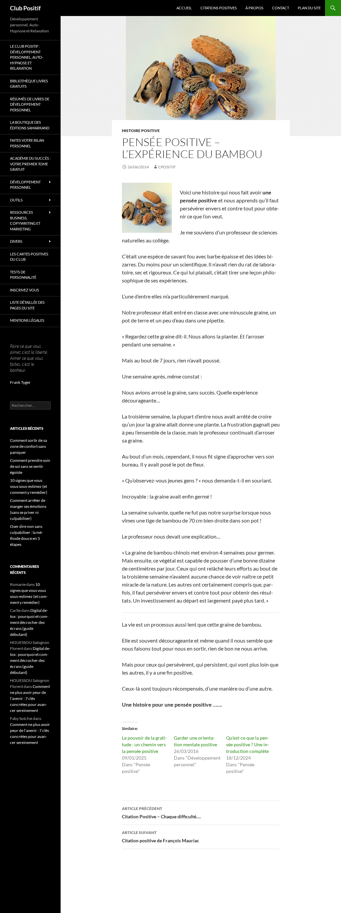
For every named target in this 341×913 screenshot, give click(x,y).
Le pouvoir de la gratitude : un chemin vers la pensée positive (144, 744)
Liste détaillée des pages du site (27, 305)
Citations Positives (218, 8)
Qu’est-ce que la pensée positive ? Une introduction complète (247, 744)
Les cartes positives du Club (29, 257)
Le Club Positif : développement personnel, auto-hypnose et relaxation (26, 57)
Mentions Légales (27, 320)
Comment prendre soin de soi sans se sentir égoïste (30, 466)
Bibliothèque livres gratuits (29, 84)
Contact (280, 8)
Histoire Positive (141, 130)
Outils (16, 200)
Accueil (184, 8)
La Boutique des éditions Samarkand (29, 125)
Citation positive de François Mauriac (160, 836)
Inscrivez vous (24, 290)
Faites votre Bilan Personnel (27, 143)
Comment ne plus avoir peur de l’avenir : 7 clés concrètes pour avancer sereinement (30, 698)
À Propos (254, 8)
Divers (16, 241)
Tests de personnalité (23, 275)
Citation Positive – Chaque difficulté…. (161, 812)
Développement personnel (25, 185)
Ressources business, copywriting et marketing (25, 220)
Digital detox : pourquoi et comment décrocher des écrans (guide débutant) (29, 622)
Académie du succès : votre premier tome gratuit (30, 163)
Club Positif (25, 8)
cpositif (167, 166)
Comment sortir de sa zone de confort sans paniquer (28, 446)
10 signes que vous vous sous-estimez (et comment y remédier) (28, 486)
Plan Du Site (309, 8)
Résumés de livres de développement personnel (29, 104)
